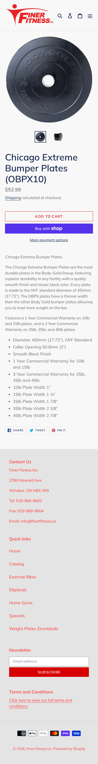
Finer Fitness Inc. (39, 749)
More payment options (49, 240)
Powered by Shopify (69, 749)
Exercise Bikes (22, 576)
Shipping (13, 197)
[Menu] (90, 15)
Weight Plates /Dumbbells (33, 628)
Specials (17, 615)
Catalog (16, 564)
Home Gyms (21, 602)
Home (15, 551)
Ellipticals (18, 589)
